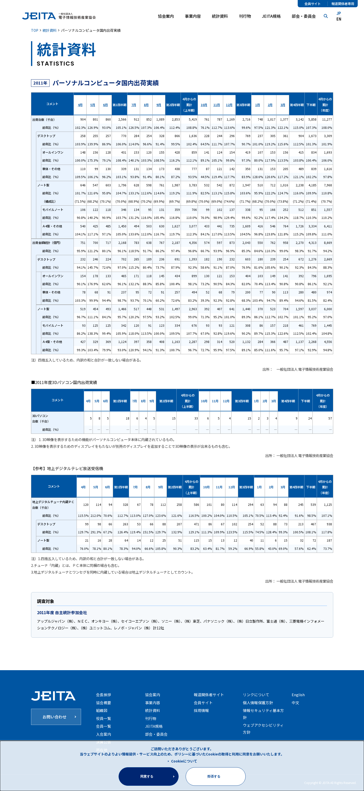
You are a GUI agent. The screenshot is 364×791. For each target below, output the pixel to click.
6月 (105, 105)
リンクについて (256, 694)
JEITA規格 (271, 16)
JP (338, 13)
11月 (216, 105)
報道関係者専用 (342, 4)
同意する (146, 776)
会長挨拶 (103, 694)
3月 (282, 105)
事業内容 (152, 702)
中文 (295, 702)
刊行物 (245, 16)
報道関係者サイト (209, 694)
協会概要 (103, 702)
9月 (158, 105)
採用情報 (201, 710)
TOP (34, 30)
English (298, 694)
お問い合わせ (55, 717)
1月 (257, 105)
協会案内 (152, 694)
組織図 (101, 710)
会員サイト (312, 4)
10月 (204, 105)
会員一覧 (103, 726)
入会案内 (103, 734)
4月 (80, 105)
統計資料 (220, 16)
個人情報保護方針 (258, 702)
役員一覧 (103, 718)
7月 (133, 105)
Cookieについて (184, 760)
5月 (92, 105)
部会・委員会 (304, 16)
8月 (146, 105)
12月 (229, 105)
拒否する (213, 776)
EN (338, 19)
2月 (270, 105)
